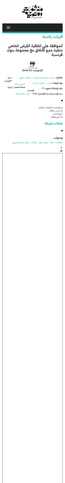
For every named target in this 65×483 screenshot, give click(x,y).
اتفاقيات (59, 142)
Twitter (61, 151)
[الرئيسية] (32, 12)
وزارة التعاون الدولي (20, 142)
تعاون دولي (43, 142)
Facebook (61, 147)
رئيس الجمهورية (23, 93)
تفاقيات (33, 142)
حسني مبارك (20, 84)
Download (33, 68)
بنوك (52, 142)
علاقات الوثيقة (54, 123)
